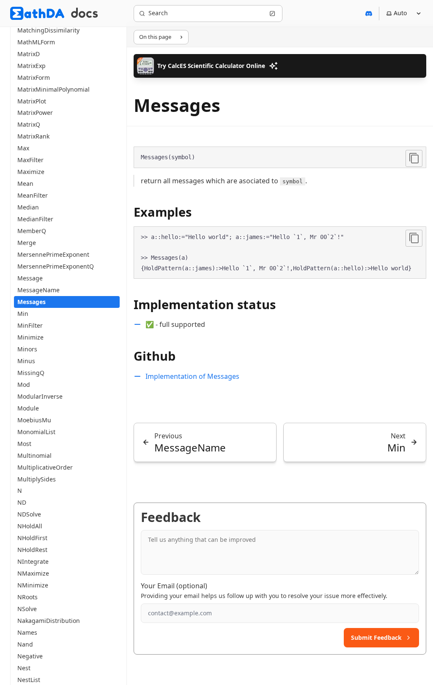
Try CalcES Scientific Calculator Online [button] (211, 66)
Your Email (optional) (174, 585)
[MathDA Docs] (84, 13)
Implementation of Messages (192, 376)
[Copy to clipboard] (414, 158)
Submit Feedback (376, 637)
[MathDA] (37, 13)
